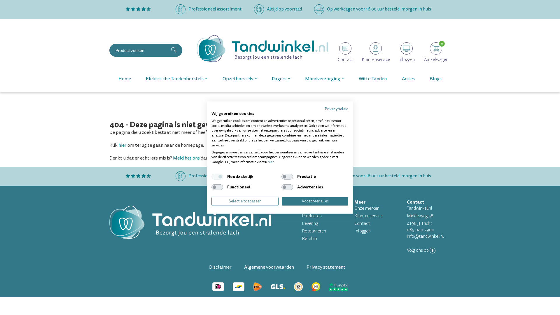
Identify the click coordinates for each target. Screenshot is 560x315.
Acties (408, 79)
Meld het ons (186, 158)
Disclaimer (220, 267)
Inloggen (362, 231)
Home (124, 79)
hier (122, 145)
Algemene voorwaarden (269, 267)
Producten (312, 216)
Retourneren (314, 231)
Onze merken (366, 208)
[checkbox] (217, 177)
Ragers (279, 79)
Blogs (436, 79)
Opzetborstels (238, 79)
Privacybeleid (337, 109)
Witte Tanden (373, 79)
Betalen (309, 239)
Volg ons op (418, 250)
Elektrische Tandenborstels (175, 79)
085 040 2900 (420, 230)
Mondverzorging (322, 79)
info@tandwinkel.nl (425, 236)
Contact (362, 223)
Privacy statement (326, 267)
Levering (310, 223)
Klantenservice (368, 216)
